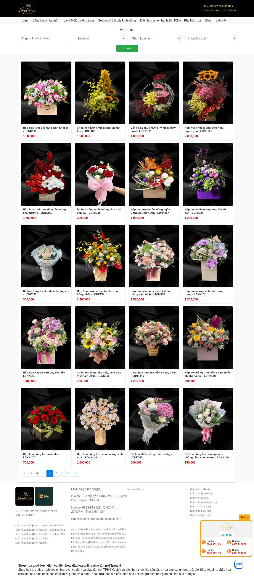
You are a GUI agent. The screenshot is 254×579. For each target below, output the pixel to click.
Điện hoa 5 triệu (23, 543)
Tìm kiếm (127, 48)
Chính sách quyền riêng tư (203, 502)
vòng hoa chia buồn (106, 529)
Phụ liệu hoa (192, 20)
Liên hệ (221, 20)
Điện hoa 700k (40, 534)
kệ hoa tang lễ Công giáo (91, 546)
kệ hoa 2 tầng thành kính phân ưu (99, 538)
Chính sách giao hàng (201, 493)
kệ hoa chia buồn (106, 533)
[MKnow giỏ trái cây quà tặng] (44, 496)
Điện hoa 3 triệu (23, 534)
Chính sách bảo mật (200, 515)
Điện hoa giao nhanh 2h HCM (160, 20)
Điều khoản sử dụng (200, 506)
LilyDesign (78, 489)
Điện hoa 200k (57, 534)
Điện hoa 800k (40, 530)
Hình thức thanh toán (200, 511)
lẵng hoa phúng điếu (99, 542)
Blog (208, 20)
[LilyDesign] (24, 496)
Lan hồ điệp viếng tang (79, 20)
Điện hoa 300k (57, 530)
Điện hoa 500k (40, 543)
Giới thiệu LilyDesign (200, 489)
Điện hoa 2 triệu (23, 530)
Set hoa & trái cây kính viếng (117, 20)
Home (24, 20)
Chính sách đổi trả (199, 498)
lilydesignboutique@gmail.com (100, 518)
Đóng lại (244, 517)
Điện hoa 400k (57, 525)
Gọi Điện (226, 534)
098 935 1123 (91, 507)
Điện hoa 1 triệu (23, 525)
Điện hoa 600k (40, 538)
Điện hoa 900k (40, 525)
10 (76, 473)
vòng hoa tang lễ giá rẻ (82, 529)
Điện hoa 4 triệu (23, 538)
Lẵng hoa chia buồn (46, 20)
